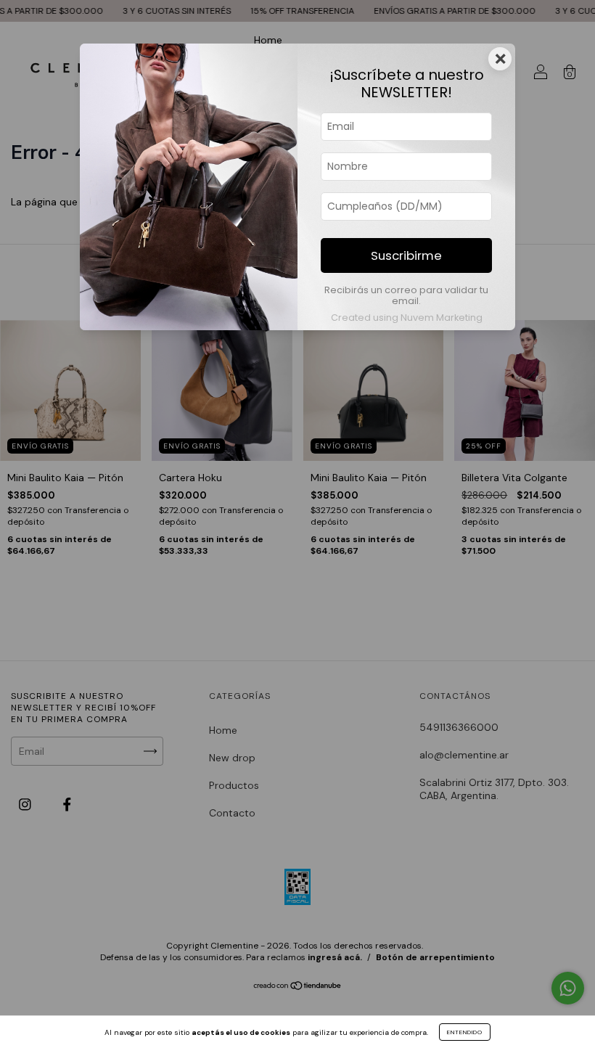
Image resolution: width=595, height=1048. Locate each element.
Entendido (465, 1032)
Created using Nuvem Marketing (407, 317)
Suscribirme (406, 255)
